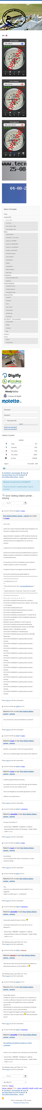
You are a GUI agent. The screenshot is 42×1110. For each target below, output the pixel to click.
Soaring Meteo (9, 266)
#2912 (17, 843)
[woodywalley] (11, 392)
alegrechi (23, 950)
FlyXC (7, 303)
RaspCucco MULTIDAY (11, 250)
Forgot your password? (10, 427)
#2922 (17, 982)
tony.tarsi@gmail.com (26, 586)
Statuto (7, 339)
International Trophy (10, 292)
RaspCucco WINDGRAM (12, 244)
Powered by (16, 1103)
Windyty (8, 263)
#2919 (17, 906)
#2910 (17, 809)
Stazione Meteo (9, 234)
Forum (7, 324)
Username (7, 409)
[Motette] (11, 403)
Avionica (6, 334)
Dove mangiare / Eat (11, 229)
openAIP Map (9, 313)
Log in (8, 700)
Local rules (8, 223)
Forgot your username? (10, 429)
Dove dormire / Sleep (11, 226)
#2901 (17, 511)
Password (7, 415)
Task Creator (9, 307)
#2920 (17, 950)
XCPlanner (8, 300)
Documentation (9, 321)
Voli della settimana (10, 289)
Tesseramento (9, 342)
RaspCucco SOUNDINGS (12, 247)
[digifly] (11, 377)
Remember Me (12, 420)
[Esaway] (11, 383)
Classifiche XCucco (10, 286)
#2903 (17, 735)
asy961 (36, 1088)
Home (5, 214)
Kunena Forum (24, 1103)
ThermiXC (8, 297)
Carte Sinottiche (9, 256)
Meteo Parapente (10, 269)
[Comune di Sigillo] (11, 397)
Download (8, 328)
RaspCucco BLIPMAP (11, 240)
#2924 (17, 1029)
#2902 (17, 706)
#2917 (17, 873)
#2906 (17, 766)
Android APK (7, 217)
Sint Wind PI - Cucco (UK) (12, 237)
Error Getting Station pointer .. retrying (16, 516)
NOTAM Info (9, 316)
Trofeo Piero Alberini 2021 (12, 277)
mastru (23, 511)
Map (7, 331)
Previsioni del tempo (10, 253)
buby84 (31, 1088)
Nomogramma (9, 260)
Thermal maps (9, 310)
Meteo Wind (9, 272)
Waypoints (8, 281)
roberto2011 (24, 809)
